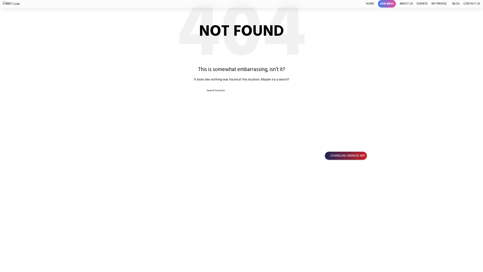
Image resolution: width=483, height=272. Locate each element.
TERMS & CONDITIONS (339, 193)
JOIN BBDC (9, 161)
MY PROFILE (10, 182)
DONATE (8, 175)
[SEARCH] (275, 90)
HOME (7, 154)
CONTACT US (11, 203)
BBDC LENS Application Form (343, 186)
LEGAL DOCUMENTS (338, 165)
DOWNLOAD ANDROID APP (348, 155)
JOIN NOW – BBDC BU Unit (342, 179)
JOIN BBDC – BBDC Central (341, 172)
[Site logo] (11, 3)
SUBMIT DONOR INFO (19, 189)
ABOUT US (9, 168)
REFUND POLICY (335, 200)
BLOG (6, 196)
